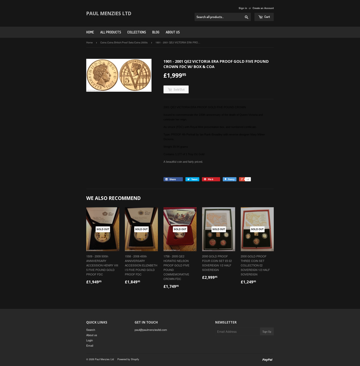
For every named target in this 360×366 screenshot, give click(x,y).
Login (89, 340)
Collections (136, 32)
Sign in (243, 8)
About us (173, 32)
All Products (110, 32)
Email (89, 345)
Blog (155, 32)
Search (90, 330)
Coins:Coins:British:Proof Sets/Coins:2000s (124, 42)
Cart (267, 17)
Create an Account (263, 8)
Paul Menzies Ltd (108, 13)
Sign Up (266, 331)
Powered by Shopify (128, 359)
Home (90, 32)
